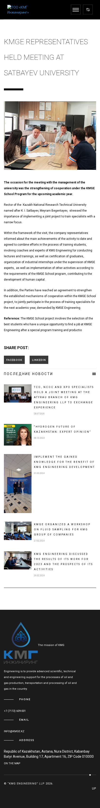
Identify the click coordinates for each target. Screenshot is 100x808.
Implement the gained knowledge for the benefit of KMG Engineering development (64, 462)
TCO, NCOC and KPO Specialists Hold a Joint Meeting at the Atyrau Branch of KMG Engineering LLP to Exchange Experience (64, 397)
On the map (12, 763)
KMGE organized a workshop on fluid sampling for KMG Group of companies (62, 529)
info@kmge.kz (14, 731)
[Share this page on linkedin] (39, 360)
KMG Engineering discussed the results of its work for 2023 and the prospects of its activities (63, 562)
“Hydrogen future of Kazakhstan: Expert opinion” (62, 429)
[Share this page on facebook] (14, 360)
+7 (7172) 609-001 (15, 711)
